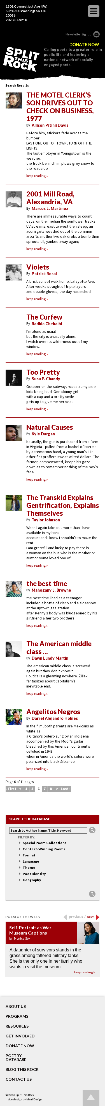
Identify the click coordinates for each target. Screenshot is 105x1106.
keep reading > (84, 972)
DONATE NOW (84, 44)
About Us (16, 1006)
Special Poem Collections (44, 843)
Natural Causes (49, 427)
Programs (17, 1016)
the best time (46, 583)
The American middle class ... (59, 647)
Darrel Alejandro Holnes (55, 718)
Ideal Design (34, 1099)
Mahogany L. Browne (51, 590)
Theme (29, 867)
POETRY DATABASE (16, 1058)
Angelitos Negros (53, 712)
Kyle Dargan (43, 433)
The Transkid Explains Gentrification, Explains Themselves (62, 505)
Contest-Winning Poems (44, 849)
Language (31, 861)
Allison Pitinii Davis (50, 125)
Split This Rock (25, 1094)
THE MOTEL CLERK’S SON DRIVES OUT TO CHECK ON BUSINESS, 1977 (60, 107)
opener (93, 11)
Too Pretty (43, 372)
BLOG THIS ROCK (22, 1069)
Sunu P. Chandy (46, 378)
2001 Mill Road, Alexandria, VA (50, 198)
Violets (37, 267)
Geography (32, 880)
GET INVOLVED (20, 1036)
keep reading (36, 175)
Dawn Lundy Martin (50, 658)
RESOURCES (17, 1026)
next (90, 917)
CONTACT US (19, 1079)
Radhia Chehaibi (47, 323)
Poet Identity (34, 874)
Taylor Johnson (46, 519)
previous (77, 917)
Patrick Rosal (44, 273)
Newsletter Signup (78, 34)
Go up (91, 1098)
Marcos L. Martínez (50, 208)
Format (29, 855)
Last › (66, 788)
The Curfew (44, 317)
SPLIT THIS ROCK (21, 59)
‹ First (11, 788)
